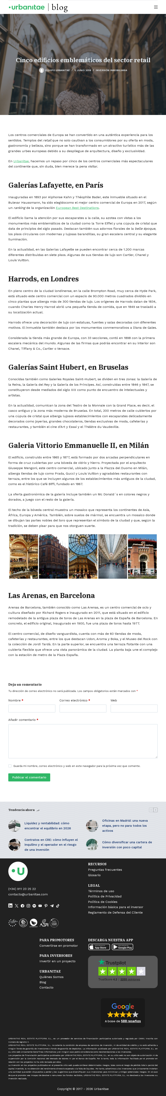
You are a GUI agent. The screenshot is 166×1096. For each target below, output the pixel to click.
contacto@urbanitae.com (28, 894)
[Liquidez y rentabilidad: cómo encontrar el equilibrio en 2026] (14, 826)
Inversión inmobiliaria (111, 70)
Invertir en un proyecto (57, 961)
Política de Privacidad (105, 896)
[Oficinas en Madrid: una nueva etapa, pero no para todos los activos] (92, 826)
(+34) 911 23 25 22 (22, 889)
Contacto (46, 987)
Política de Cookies (102, 902)
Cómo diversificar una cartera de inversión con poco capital (127, 844)
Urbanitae (21, 161)
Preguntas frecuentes (105, 870)
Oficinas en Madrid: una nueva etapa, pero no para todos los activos (125, 826)
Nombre (15, 700)
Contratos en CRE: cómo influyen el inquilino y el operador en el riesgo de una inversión (51, 845)
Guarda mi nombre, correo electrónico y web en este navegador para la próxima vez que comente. (76, 766)
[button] (123, 1012)
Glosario (94, 875)
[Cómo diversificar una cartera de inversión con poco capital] (92, 845)
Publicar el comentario (29, 777)
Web (114, 700)
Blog (42, 982)
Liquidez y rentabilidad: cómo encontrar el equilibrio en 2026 (47, 825)
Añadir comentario (23, 720)
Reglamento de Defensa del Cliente (115, 912)
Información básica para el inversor (115, 907)
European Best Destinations (77, 208)
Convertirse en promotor (58, 946)
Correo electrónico (75, 700)
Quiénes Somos (51, 977)
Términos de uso (101, 891)
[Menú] (156, 7)
